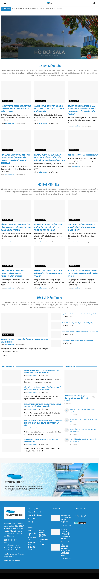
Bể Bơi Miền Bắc (49, 66)
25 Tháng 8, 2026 (20, 123)
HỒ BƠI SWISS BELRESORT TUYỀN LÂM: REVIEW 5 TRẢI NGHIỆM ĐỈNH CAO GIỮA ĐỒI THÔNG (16, 227)
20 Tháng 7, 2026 (20, 175)
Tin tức (41, 544)
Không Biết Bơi (17, 43)
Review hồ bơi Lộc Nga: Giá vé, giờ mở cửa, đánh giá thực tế (78, 323)
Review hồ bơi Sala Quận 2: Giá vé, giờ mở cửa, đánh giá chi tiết (36, 37)
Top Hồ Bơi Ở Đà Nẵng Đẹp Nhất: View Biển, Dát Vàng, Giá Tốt (79, 314)
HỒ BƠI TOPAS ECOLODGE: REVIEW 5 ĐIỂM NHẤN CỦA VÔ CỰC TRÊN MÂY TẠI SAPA (16, 109)
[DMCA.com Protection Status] (80, 523)
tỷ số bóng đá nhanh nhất (45, 576)
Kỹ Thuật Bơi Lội (43, 540)
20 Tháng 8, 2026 (53, 242)
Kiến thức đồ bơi (42, 536)
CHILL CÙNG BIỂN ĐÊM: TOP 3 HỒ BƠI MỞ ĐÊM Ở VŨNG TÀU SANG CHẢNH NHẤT (82, 227)
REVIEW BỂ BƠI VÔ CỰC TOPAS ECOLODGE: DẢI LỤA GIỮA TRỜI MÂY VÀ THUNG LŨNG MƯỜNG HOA (49, 157)
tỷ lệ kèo (60, 576)
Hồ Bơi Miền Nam (14, 30)
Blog (29, 530)
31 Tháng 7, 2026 (86, 288)
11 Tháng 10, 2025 (68, 325)
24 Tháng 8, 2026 (20, 242)
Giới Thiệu (31, 518)
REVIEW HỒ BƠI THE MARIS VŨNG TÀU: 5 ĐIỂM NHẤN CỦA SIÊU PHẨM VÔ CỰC (83, 273)
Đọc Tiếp (5, 355)
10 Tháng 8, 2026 (53, 123)
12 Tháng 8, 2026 (86, 242)
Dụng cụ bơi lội (32, 534)
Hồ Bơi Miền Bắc (7, 101)
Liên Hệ (30, 522)
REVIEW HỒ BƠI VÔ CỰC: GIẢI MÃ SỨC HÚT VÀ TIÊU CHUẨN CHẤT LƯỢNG (32, 8)
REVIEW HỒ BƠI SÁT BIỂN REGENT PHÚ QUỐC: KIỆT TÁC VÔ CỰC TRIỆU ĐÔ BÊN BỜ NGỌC (48, 227)
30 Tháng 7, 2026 (67, 316)
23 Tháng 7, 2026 (86, 126)
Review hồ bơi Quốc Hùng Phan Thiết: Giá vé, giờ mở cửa (77, 340)
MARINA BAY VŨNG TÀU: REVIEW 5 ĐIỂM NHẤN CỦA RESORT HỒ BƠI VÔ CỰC (49, 273)
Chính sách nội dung (35, 515)
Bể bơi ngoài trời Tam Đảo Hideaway (82, 155)
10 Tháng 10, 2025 (68, 334)
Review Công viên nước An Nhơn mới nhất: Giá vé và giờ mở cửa (80, 331)
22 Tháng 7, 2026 (43, 392)
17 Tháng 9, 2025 (67, 343)
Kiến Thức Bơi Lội (42, 531)
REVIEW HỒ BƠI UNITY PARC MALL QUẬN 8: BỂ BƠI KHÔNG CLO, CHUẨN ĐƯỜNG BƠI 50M (16, 273)
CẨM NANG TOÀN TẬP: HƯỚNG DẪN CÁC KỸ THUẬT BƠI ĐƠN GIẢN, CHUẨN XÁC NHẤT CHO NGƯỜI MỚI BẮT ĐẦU (43, 423)
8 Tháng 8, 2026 (20, 288)
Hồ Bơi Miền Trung (49, 297)
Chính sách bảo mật (34, 512)
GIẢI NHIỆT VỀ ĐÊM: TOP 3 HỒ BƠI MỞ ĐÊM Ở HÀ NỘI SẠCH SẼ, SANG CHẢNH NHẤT (49, 109)
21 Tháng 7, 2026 (53, 172)
